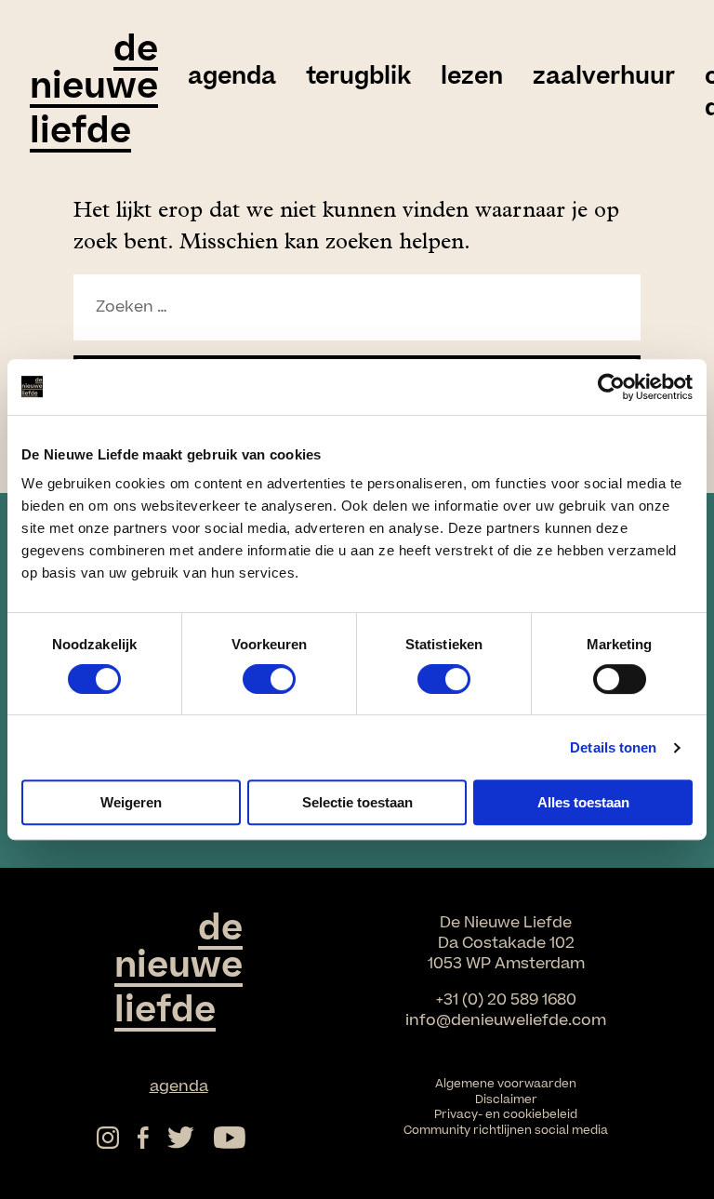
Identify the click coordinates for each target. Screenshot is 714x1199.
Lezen (472, 77)
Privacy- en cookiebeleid (505, 1114)
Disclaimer (506, 1099)
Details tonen (613, 747)
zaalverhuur (604, 77)
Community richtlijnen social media (505, 1130)
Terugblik (358, 77)
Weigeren (131, 802)
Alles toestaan (583, 802)
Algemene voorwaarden (505, 1083)
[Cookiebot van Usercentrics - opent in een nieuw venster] (611, 387)
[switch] (269, 679)
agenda (232, 77)
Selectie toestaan (357, 802)
